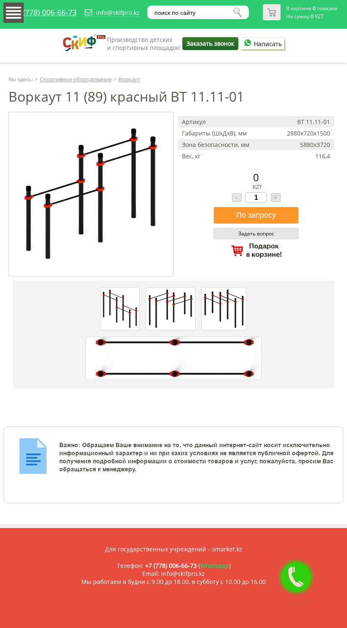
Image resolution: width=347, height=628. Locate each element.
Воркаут (129, 79)
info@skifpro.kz (118, 12)
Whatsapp (214, 566)
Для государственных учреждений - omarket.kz (173, 549)
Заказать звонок (210, 43)
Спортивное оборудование (76, 79)
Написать (268, 44)
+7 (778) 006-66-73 (44, 12)
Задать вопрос (256, 233)
